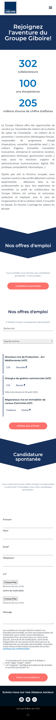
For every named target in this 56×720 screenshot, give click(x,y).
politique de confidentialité (16, 648)
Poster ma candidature (28, 677)
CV (5, 574)
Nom (5, 530)
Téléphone (8, 558)
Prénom (7, 519)
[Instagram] (34, 699)
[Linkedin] (21, 699)
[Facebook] (28, 699)
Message (7, 612)
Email (6, 547)
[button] (50, 7)
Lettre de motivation (13, 590)
